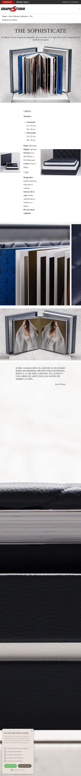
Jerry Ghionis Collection (18, 16)
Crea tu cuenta (70, 2)
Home (4, 16)
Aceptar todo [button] (10, 766)
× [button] (32, 730)
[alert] (18, 751)
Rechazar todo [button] (25, 766)
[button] (18, 770)
